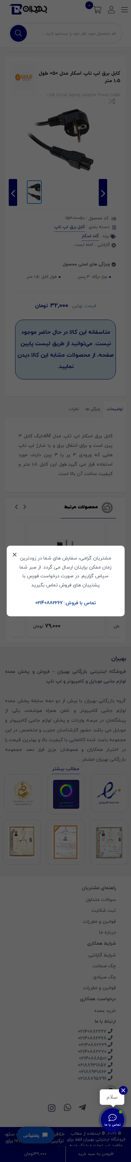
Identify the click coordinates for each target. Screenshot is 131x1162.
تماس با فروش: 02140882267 (65, 603)
